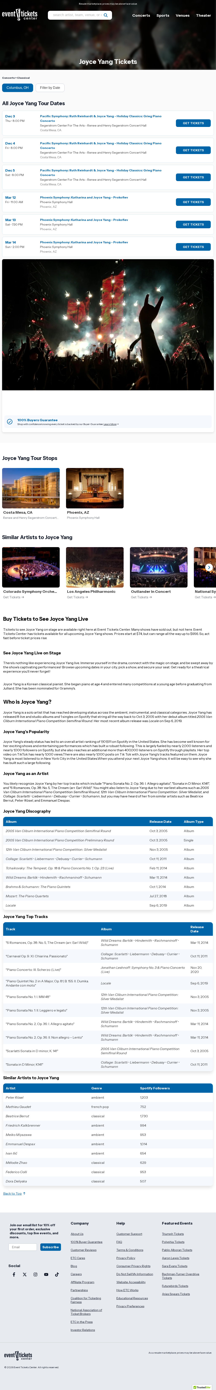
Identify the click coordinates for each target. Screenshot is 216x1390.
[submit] (105, 15)
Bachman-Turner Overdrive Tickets (180, 1276)
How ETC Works (127, 1290)
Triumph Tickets (173, 1234)
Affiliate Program (82, 1282)
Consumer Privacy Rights (133, 1266)
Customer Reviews (83, 1250)
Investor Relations (83, 1330)
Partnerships (79, 1290)
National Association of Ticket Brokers (86, 1312)
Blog (74, 1266)
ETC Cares (78, 1258)
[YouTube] (46, 1274)
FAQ (119, 1242)
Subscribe (50, 1247)
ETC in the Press (82, 1322)
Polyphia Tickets (173, 1242)
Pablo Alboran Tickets (177, 1250)
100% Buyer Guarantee (87, 1242)
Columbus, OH (18, 87)
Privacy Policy (125, 1258)
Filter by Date (50, 87)
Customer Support (129, 1234)
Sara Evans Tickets (174, 1266)
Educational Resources (132, 1298)
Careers (76, 1274)
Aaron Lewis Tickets (175, 1258)
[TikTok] (56, 1274)
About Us (77, 1234)
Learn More (110, 424)
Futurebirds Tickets (175, 1286)
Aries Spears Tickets (176, 1294)
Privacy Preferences (130, 1306)
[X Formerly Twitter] (24, 1274)
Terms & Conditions (129, 1250)
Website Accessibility (131, 1282)
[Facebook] (13, 1274)
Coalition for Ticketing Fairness (86, 1300)
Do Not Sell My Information (134, 1274)
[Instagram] (35, 1274)
